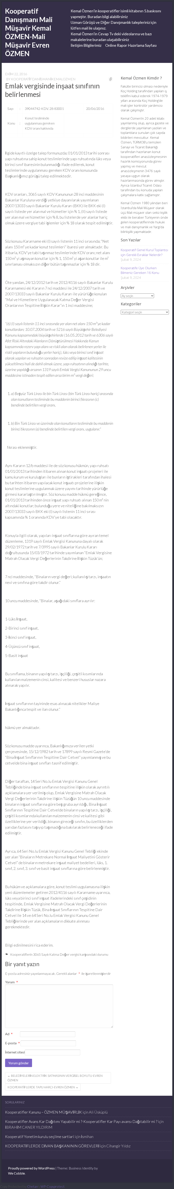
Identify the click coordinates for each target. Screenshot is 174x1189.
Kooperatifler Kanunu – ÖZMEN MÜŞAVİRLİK (43, 1112)
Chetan (32, 1186)
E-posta (12, 1043)
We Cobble (16, 1173)
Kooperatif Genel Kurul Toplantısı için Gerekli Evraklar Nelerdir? (144, 252)
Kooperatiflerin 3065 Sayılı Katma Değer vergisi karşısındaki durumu (59, 954)
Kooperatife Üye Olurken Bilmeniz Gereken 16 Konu (140, 270)
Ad (9, 1034)
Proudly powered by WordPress (31, 1168)
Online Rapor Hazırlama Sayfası (131, 45)
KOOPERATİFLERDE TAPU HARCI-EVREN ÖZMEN (42, 1087)
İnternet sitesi (15, 1052)
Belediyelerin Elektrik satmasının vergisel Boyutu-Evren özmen (54, 1078)
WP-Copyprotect (53, 1186)
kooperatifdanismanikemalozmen (43, 79)
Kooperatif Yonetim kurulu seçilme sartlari (39, 1136)
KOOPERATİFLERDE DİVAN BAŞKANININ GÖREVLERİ (52, 1146)
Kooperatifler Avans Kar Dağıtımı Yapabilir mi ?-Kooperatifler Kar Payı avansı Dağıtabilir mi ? (81, 1121)
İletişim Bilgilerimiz (86, 45)
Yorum (11, 982)
